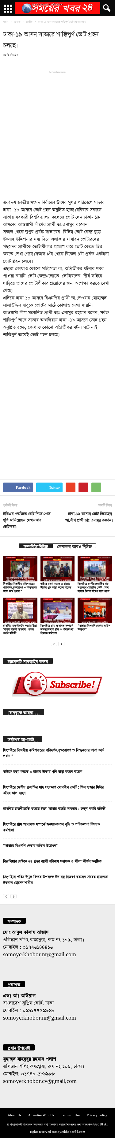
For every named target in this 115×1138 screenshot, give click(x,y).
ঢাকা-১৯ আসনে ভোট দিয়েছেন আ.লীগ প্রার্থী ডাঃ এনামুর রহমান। (88, 516)
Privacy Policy (97, 1115)
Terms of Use (70, 1115)
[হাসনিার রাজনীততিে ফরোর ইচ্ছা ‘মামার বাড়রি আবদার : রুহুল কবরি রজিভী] (20, 610)
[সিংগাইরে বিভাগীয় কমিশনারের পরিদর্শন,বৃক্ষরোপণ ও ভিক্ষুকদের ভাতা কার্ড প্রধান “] (20, 568)
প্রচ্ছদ (5, 21)
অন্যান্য (17, 21)
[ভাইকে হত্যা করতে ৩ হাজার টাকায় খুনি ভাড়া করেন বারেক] (57, 568)
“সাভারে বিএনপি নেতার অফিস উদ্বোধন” (30, 845)
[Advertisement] (57, 134)
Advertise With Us (41, 1115)
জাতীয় (29, 21)
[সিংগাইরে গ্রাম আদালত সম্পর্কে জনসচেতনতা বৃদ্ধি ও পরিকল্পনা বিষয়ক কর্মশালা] (57, 610)
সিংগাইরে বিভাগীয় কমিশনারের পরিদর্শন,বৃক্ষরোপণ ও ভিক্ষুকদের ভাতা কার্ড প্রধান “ (20, 586)
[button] (105, 8)
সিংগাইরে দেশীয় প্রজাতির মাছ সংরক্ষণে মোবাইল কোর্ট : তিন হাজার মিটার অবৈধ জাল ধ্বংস (93, 586)
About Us (14, 1115)
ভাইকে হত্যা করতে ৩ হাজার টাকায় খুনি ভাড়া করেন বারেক (42, 771)
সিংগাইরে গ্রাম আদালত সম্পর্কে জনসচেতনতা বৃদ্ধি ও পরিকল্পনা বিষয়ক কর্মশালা (56, 628)
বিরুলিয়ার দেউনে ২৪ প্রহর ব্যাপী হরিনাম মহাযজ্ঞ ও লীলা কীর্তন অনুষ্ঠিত (52, 860)
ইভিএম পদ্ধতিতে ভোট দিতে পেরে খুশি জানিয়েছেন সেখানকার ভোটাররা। (27, 519)
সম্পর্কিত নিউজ (36, 545)
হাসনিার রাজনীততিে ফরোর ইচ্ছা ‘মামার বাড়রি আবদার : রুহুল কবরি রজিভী (20, 628)
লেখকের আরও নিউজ (74, 545)
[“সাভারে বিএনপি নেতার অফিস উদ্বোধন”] (95, 610)
